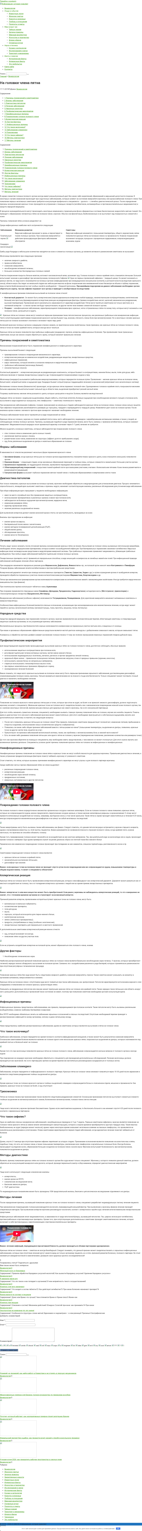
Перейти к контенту (8, 1)
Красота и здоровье (17, 19)
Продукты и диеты (17, 24)
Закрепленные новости (14, 1477)
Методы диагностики (14, 138)
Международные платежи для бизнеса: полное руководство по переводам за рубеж (35, 1395)
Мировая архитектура (18, 35)
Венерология (9, 8)
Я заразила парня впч (9, 1279)
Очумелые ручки (16, 43)
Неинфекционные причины (16, 114)
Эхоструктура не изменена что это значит (17, 1310)
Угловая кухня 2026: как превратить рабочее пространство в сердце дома (31, 1459)
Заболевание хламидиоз (15, 130)
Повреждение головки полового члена (21, 117)
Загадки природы (16, 32)
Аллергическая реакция (15, 119)
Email (2, 1325)
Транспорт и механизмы (19, 53)
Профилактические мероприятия (18, 111)
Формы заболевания (13, 101)
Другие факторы (12, 122)
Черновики (9, 1517)
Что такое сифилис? (13, 135)
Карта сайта (9, 67)
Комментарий (6, 1341)
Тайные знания (15, 30)
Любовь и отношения (18, 22)
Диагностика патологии (14, 103)
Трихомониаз (11, 132)
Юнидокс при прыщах (9, 1303)
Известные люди (16, 14)
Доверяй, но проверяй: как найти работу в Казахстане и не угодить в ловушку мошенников (38, 1373)
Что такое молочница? (15, 127)
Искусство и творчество (19, 37)
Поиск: (3, 74)
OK (118, 1528)
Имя (2, 1320)
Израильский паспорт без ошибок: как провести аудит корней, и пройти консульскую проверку (40, 1438)
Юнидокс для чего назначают (12, 1287)
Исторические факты (18, 59)
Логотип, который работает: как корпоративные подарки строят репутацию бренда (34, 1416)
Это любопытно (15, 64)
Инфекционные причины (16, 124)
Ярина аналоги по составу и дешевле (15, 1295)
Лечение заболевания (14, 106)
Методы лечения (12, 140)
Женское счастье (16, 16)
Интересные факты (17, 61)
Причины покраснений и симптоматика (21, 98)
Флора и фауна (15, 40)
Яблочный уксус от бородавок (12, 1271)
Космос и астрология (17, 48)
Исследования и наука (18, 51)
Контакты (8, 69)
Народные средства (13, 109)
